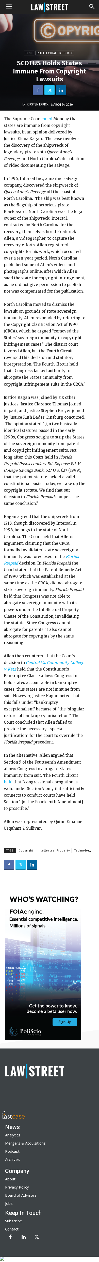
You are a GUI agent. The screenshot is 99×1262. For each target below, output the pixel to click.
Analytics (12, 1134)
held (8, 782)
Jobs (9, 1203)
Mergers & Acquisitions (25, 1143)
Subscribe (13, 1220)
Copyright (26, 850)
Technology (82, 850)
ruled (47, 118)
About (10, 1178)
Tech (28, 53)
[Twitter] (49, 90)
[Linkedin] (61, 90)
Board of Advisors (21, 1195)
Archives (12, 1159)
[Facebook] (38, 90)
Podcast (12, 1151)
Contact (12, 1228)
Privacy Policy (17, 1187)
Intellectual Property (55, 53)
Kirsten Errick (37, 104)
